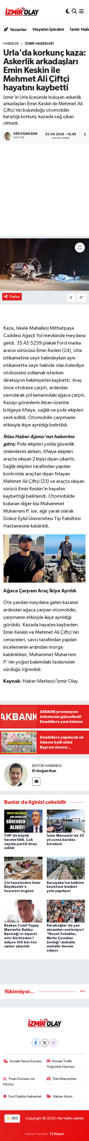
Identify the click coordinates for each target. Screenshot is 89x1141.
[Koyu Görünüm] (68, 11)
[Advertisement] (44, 191)
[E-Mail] (36, 782)
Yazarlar (18, 30)
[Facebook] (36, 1043)
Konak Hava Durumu (26, 1061)
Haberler (11, 43)
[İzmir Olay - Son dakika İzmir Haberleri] (21, 11)
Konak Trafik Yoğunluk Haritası (60, 1064)
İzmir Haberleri (39, 43)
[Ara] (74, 11)
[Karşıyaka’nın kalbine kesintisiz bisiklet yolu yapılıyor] (66, 868)
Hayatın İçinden (48, 29)
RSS (14, 1118)
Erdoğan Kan (44, 771)
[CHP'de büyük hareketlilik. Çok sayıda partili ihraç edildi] (23, 821)
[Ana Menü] (81, 11)
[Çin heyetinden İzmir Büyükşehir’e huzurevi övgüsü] (23, 868)
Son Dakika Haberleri (25, 1096)
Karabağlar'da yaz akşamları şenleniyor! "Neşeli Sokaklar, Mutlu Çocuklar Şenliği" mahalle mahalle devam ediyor (65, 938)
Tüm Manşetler (64, 1079)
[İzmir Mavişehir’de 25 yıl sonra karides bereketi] (66, 821)
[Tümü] (82, 992)
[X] (45, 1043)
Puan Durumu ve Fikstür (19, 1081)
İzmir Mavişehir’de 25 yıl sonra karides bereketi (65, 840)
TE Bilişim (56, 1134)
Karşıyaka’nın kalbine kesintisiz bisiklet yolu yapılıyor (65, 887)
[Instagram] (53, 1043)
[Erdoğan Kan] (16, 774)
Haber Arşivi (62, 1096)
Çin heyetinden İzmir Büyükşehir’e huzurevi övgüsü (22, 887)
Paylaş (15, 296)
